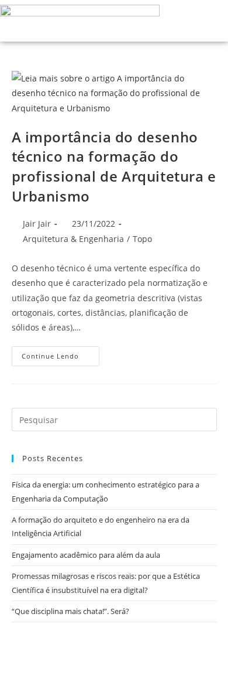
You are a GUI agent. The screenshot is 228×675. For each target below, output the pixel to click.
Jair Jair (37, 223)
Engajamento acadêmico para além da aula (86, 555)
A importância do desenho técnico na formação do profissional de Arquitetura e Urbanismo (114, 166)
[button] (184, 20)
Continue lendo (60, 353)
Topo (142, 238)
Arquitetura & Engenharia (73, 238)
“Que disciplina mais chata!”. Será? (70, 611)
